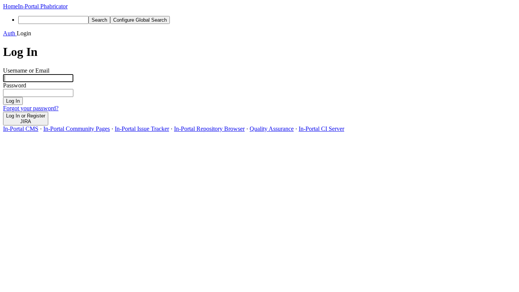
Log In (13, 101)
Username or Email (26, 70)
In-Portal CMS (20, 128)
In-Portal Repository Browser (209, 128)
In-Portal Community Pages (76, 128)
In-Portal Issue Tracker (142, 128)
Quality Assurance (272, 128)
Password (14, 85)
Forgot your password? (31, 108)
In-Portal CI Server (321, 128)
